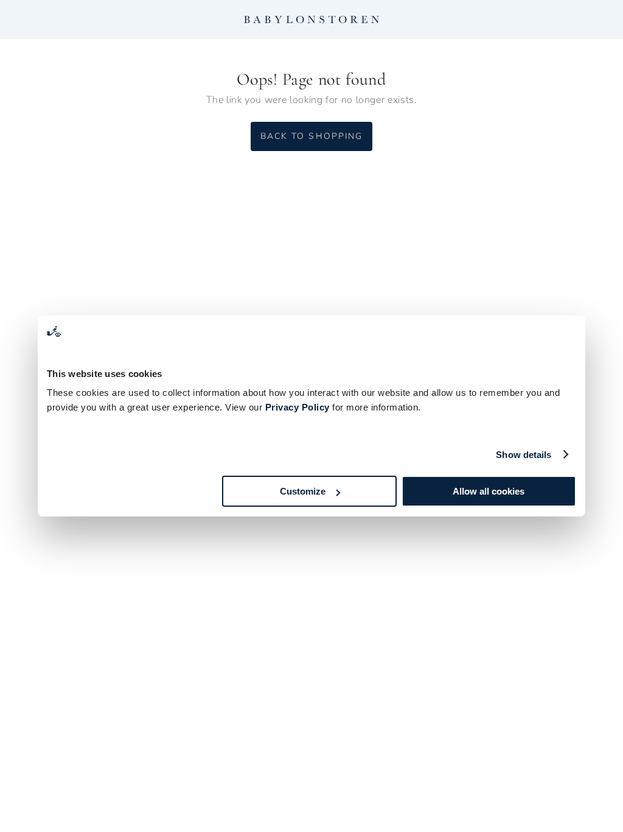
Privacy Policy (297, 407)
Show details (523, 454)
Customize (302, 491)
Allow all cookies (488, 491)
